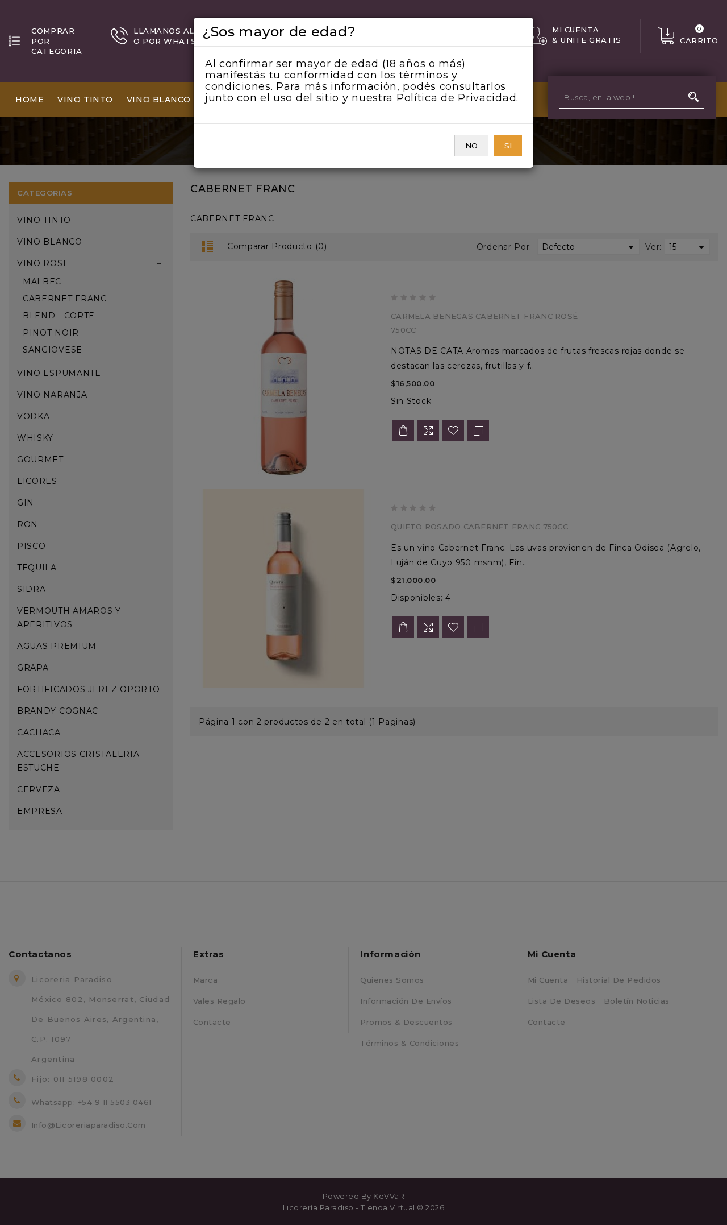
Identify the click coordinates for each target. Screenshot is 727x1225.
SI (508, 145)
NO (471, 145)
